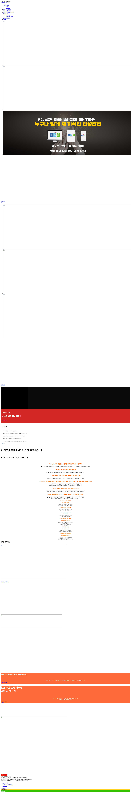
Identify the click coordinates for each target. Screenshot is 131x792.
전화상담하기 (4, 791)
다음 (4, 201)
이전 (2, 201)
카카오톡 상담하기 (5, 789)
